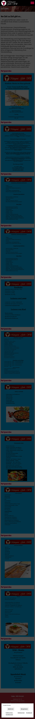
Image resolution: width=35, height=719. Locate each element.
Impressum (29, 712)
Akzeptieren (24, 709)
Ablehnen (11, 709)
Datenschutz (21, 712)
